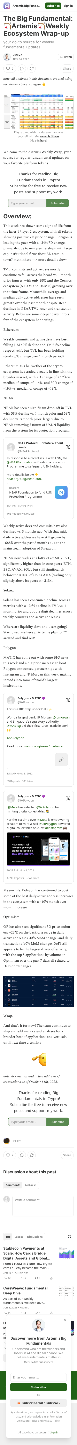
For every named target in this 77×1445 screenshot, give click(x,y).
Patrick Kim (21, 1272)
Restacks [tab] (30, 1185)
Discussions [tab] (35, 1237)
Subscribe (53, 6)
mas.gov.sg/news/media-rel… (45, 746)
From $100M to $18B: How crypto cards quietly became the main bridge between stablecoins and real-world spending (27, 1266)
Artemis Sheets (49, 136)
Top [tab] (8, 1237)
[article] (38, 1263)
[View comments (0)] (22, 68)
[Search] (70, 1237)
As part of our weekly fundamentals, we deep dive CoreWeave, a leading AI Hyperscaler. (23, 1300)
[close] (65, 1320)
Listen (68, 57)
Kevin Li (25, 1307)
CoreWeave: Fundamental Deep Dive (25, 1290)
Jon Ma (17, 55)
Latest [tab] (19, 1237)
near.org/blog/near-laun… (25, 479)
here (43, 140)
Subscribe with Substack (41, 1403)
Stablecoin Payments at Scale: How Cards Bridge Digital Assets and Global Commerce (25, 1253)
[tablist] (21, 1185)
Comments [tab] (13, 1185)
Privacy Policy (51, 1420)
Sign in (68, 6)
